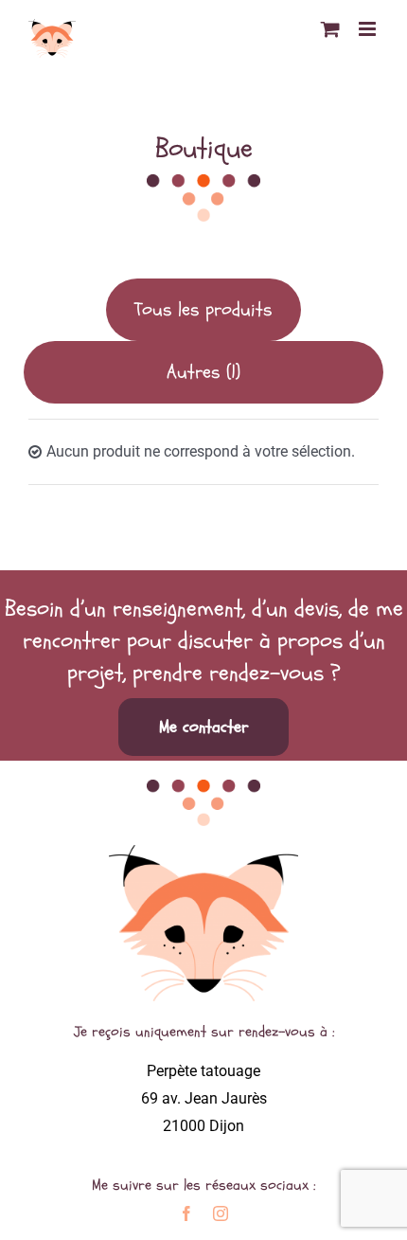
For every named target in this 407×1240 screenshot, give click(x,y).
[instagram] (220, 1213)
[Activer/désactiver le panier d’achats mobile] (330, 29)
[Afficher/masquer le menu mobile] (369, 29)
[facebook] (186, 1213)
